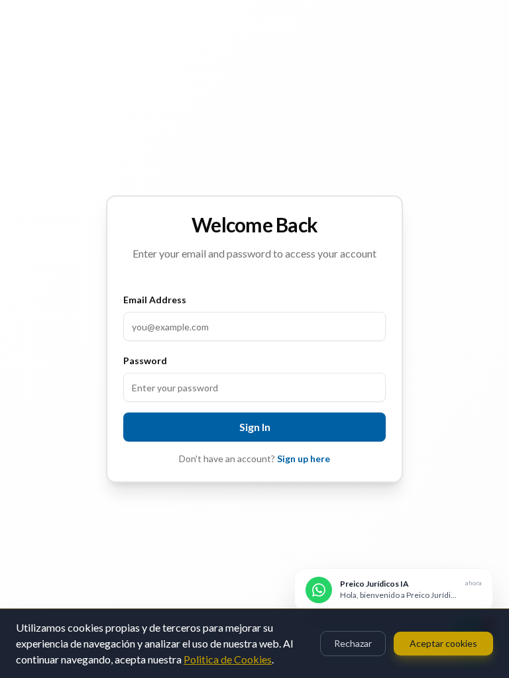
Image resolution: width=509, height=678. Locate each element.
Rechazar (353, 643)
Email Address (154, 299)
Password (145, 360)
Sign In (254, 426)
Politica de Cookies (228, 659)
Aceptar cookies (443, 643)
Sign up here (303, 458)
